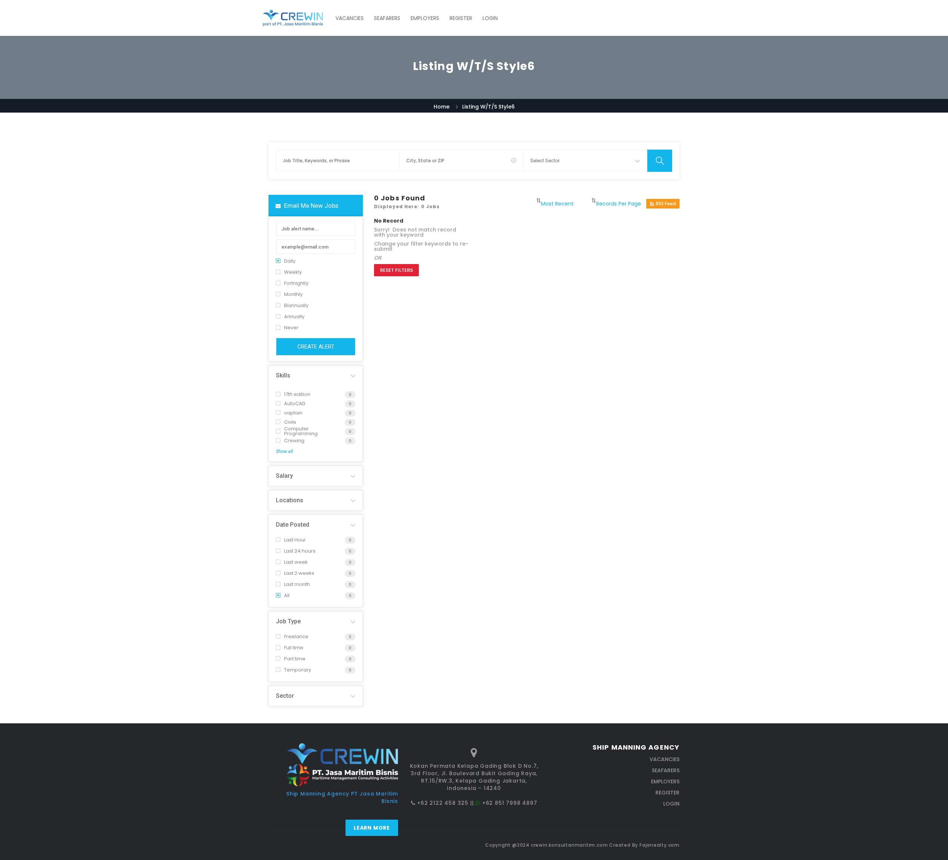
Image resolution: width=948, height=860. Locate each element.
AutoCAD (295, 403)
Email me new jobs (310, 205)
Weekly (293, 272)
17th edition (297, 394)
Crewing (294, 440)
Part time (295, 658)
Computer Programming (301, 431)
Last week (296, 562)
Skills (283, 375)
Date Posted (292, 524)
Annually (294, 316)
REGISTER (461, 18)
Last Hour (295, 539)
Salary (284, 475)
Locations (289, 500)
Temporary (297, 669)
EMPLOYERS (425, 18)
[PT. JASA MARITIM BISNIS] (296, 18)
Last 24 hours (300, 551)
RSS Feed (666, 203)
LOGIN (490, 18)
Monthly (293, 294)
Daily (290, 261)
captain (293, 412)
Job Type (288, 621)
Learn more (372, 827)
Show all (284, 451)
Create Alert (315, 346)
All (287, 595)
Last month (297, 584)
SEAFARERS (387, 18)
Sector (285, 695)
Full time (293, 647)
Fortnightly (296, 283)
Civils (290, 422)
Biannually (296, 305)
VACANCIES (350, 18)
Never (291, 327)
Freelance (296, 636)
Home (442, 106)
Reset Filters (396, 270)
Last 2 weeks (299, 573)
